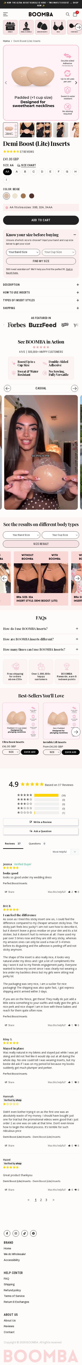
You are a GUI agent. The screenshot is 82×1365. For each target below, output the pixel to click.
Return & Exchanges (16, 1302)
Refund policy (12, 1290)
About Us (10, 1320)
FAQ (6, 1278)
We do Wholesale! (15, 1254)
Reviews (9, 1326)
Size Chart (28, 165)
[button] (70, 892)
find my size (41, 261)
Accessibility (12, 1260)
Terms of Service (14, 1296)
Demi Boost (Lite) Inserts (17, 1136)
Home (6, 41)
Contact (9, 1332)
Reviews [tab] (10, 843)
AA (7, 171)
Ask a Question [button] (42, 831)
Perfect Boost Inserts (15, 883)
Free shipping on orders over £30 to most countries (41, 4)
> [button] (54, 1200)
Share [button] (11, 892)
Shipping (9, 1284)
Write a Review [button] (43, 822)
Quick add (29, 752)
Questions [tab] (35, 843)
